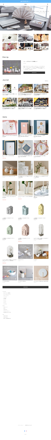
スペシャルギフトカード (7, 294)
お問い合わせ (5, 309)
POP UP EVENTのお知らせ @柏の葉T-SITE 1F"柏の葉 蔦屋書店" (40, 94)
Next (49, 18)
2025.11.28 (35, 109)
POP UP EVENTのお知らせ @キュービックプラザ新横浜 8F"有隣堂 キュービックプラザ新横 (25, 108)
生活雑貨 (5, 298)
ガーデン (5, 302)
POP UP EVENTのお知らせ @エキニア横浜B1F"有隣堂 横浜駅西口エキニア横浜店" (9, 108)
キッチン (5, 299)
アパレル (5, 301)
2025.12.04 (20, 109)
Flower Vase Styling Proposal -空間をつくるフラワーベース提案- (10, 94)
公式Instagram (6, 315)
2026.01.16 (35, 95)
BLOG (4, 308)
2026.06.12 (4, 95)
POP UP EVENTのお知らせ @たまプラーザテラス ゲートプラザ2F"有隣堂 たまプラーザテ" (25, 94)
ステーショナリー (6, 295)
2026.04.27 (20, 95)
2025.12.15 (4, 109)
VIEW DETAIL (34, 73)
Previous (2, 18)
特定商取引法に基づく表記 (7, 312)
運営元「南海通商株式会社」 (7, 318)
